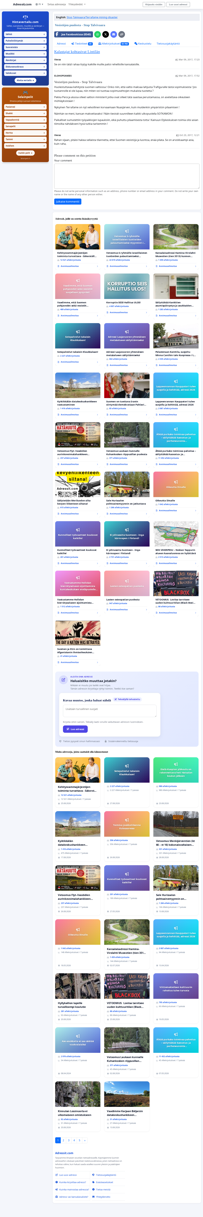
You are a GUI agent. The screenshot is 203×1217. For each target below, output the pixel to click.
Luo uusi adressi (178, 4)
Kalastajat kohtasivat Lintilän (77, 52)
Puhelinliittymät (25, 40)
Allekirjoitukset (114, 43)
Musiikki (25, 53)
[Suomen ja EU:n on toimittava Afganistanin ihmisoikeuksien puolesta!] (77, 643)
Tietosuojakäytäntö (168, 43)
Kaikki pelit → (25, 152)
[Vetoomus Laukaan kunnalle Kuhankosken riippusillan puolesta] (126, 445)
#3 (177, 135)
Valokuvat (25, 73)
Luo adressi (77, 729)
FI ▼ (41, 4)
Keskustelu (144, 43)
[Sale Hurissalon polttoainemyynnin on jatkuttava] (126, 494)
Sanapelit (25, 126)
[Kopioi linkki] (121, 34)
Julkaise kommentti (67, 201)
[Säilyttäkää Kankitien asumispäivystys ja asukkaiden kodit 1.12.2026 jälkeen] (176, 296)
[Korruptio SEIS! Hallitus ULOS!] (126, 295)
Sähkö (25, 34)
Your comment (63, 160)
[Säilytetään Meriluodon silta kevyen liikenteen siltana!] (77, 494)
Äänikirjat (25, 60)
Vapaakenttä (25, 119)
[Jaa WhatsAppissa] (97, 34)
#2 (176, 75)
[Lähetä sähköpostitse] (113, 34)
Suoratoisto (25, 47)
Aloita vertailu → (25, 80)
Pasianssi (25, 106)
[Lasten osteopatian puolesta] (126, 592)
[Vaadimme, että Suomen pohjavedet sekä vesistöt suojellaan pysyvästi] (77, 296)
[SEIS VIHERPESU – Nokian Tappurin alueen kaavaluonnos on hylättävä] (176, 544)
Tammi (25, 139)
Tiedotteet (83, 43)
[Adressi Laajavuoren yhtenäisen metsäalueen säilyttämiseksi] (126, 346)
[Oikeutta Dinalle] (176, 493)
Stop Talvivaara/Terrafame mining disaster (92, 17)
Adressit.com (22, 4)
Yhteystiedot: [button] (76, 4)
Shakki (25, 113)
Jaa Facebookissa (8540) (76, 34)
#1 (176, 59)
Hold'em (25, 145)
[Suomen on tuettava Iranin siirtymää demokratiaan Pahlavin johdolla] (126, 395)
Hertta (25, 132)
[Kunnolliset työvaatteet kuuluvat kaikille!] (77, 544)
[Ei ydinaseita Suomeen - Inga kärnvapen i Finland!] (126, 544)
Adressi (61, 43)
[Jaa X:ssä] (105, 34)
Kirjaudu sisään (153, 4)
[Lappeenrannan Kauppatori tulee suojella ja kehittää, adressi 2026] (176, 395)
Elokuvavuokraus (25, 66)
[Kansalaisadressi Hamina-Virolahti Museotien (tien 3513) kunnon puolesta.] (176, 247)
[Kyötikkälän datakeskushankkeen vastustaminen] (77, 395)
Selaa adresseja (56, 4)
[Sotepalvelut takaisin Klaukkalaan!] (77, 344)
